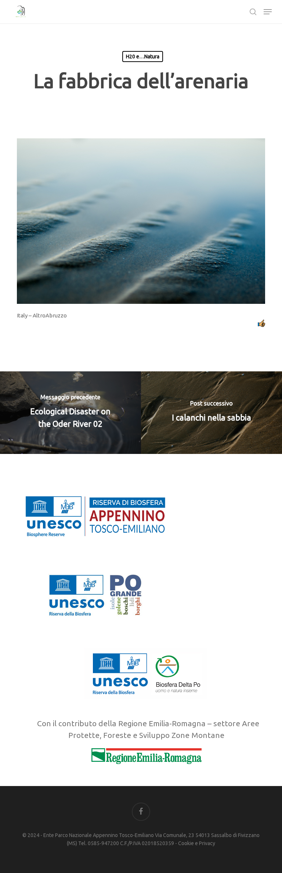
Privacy (207, 843)
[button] (268, 11)
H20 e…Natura (142, 56)
